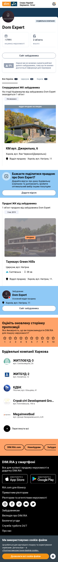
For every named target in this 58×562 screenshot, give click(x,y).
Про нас (6, 530)
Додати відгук (29, 192)
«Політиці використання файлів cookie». (20, 550)
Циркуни (10, 267)
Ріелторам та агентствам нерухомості (24, 497)
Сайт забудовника (29, 55)
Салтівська (15, 272)
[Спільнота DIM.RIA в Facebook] (12, 504)
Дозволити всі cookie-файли (26, 556)
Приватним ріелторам (15, 492)
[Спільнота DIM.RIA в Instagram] (5, 504)
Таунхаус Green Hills (20, 261)
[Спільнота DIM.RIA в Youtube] (26, 504)
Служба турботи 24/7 (14, 525)
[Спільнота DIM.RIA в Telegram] (19, 504)
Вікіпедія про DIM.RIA (14, 515)
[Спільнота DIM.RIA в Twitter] (33, 504)
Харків (9, 154)
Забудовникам (11, 510)
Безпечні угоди (11, 520)
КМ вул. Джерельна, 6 (22, 148)
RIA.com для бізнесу (14, 487)
